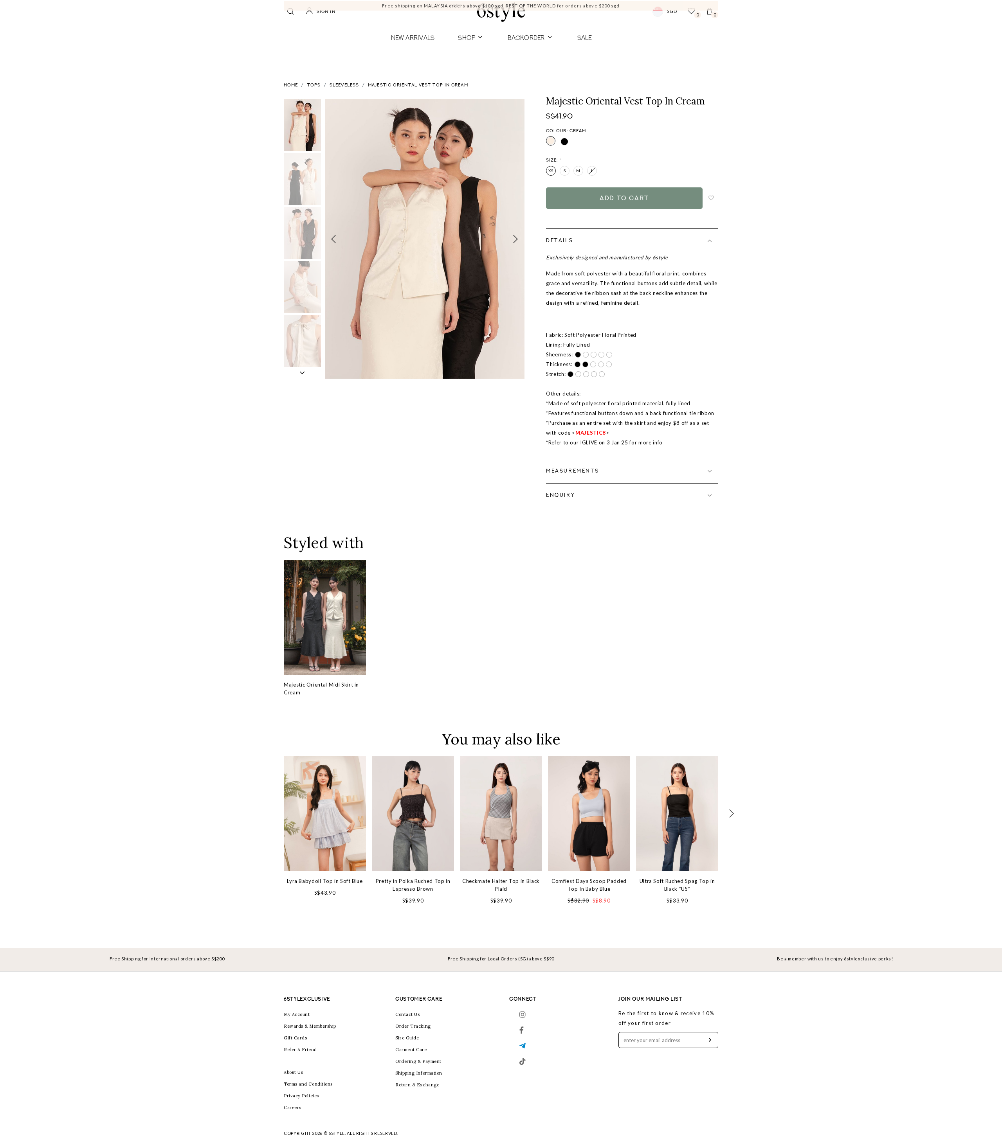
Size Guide (407, 1038)
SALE (584, 37)
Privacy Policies (301, 1095)
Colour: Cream (566, 131)
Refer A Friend (300, 1049)
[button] (302, 373)
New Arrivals (413, 37)
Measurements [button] (572, 471)
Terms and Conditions (308, 1084)
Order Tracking (413, 1026)
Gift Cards (295, 1038)
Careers (292, 1107)
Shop (466, 37)
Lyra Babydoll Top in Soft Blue (325, 881)
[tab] (632, 240)
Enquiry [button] (560, 495)
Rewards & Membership (310, 1026)
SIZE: (554, 160)
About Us (293, 1072)
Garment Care (411, 1049)
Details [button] (559, 240)
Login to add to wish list (711, 198)
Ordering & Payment (418, 1061)
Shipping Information (418, 1073)
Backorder (526, 37)
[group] (302, 125)
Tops (314, 85)
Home (291, 85)
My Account (297, 1014)
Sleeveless (344, 85)
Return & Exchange (417, 1085)
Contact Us (407, 1014)
